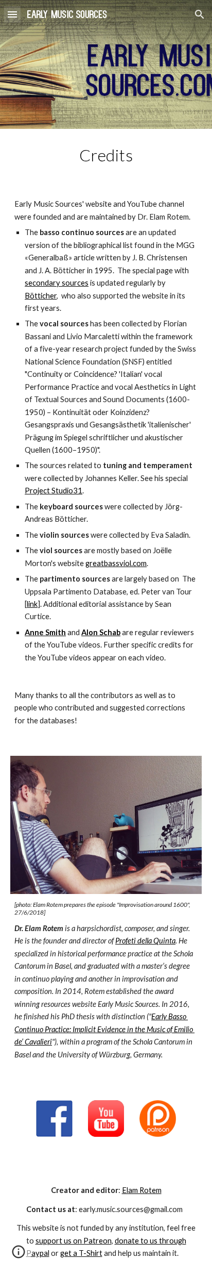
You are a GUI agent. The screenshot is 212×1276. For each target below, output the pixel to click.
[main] (106, 155)
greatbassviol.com (116, 563)
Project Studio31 (53, 490)
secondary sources (57, 282)
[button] (12, 14)
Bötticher (41, 295)
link (32, 604)
